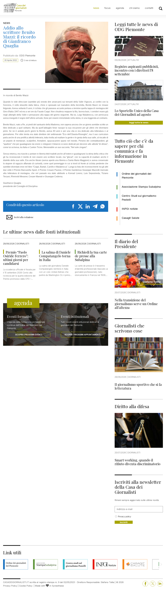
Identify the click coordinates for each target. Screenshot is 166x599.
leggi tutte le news (138, 122)
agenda (120, 7)
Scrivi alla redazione (23, 217)
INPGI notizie (130, 208)
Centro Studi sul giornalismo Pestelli (139, 197)
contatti (149, 7)
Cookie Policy (25, 585)
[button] (161, 564)
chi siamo (134, 7)
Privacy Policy (10, 585)
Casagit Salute (130, 217)
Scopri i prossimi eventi (28, 334)
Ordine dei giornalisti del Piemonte (136, 175)
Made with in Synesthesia (49, 585)
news (96, 7)
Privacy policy (124, 516)
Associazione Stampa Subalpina (141, 186)
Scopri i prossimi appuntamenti (83, 334)
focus (107, 7)
